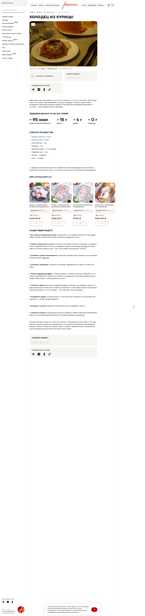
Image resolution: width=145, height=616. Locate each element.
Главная (32, 12)
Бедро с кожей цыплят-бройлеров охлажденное (39, 206)
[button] (109, 177)
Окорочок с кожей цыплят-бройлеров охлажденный (104, 206)
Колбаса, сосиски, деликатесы (13, 44)
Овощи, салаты (9, 40)
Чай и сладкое (9, 54)
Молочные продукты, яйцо (11, 33)
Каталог (34, 5)
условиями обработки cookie (67, 610)
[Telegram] (33, 89)
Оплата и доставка (52, 5)
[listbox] (39, 211)
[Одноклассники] (44, 89)
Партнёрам (92, 5)
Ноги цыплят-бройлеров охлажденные (82, 206)
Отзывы (100, 5)
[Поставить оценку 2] (70, 78)
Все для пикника (10, 23)
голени (56, 170)
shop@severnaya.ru (8, 611)
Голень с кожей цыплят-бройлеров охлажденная (61, 206)
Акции (41, 5)
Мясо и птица (7, 30)
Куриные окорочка (39, 137)
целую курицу (68, 170)
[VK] (39, 89)
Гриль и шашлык (8, 26)
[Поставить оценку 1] (67, 78)
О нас (84, 5)
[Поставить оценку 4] (76, 78)
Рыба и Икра (6, 51)
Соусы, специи (7, 58)
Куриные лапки (37, 140)
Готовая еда (6, 37)
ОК (94, 609)
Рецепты (39, 12)
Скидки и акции (7, 16)
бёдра (50, 170)
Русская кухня (49, 12)
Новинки (5, 20)
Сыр (3, 47)
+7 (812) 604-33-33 (8, 613)
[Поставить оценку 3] (73, 78)
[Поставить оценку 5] (80, 78)
